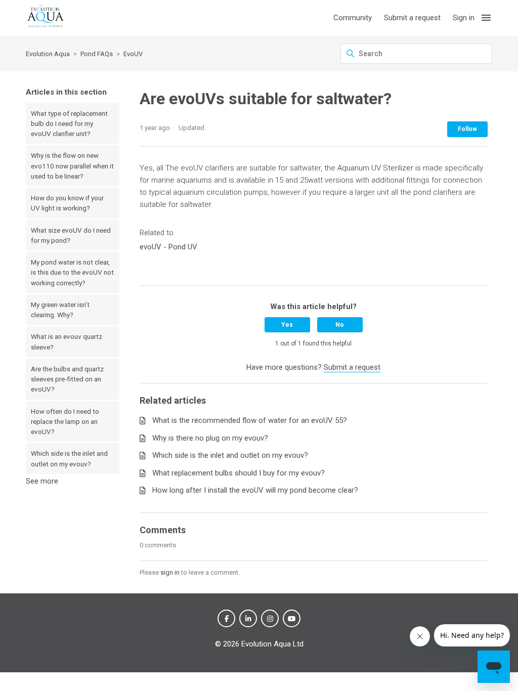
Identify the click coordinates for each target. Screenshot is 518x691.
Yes (287, 324)
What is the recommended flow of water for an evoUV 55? (249, 420)
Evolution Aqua (48, 54)
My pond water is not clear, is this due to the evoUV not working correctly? (72, 272)
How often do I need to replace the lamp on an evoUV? (65, 421)
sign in (170, 572)
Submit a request (412, 17)
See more (42, 481)
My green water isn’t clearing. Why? (60, 309)
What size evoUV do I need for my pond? (71, 235)
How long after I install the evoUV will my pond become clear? (255, 490)
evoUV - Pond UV (168, 246)
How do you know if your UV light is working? (67, 203)
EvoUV (133, 54)
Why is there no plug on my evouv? (210, 438)
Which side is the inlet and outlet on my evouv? (69, 458)
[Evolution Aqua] (46, 18)
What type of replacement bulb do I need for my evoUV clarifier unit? (69, 123)
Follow (467, 129)
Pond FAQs (96, 54)
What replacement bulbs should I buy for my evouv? (238, 473)
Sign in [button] (463, 17)
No (339, 324)
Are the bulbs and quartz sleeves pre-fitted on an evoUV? (67, 379)
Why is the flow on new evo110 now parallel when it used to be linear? (72, 165)
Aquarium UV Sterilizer (375, 167)
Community (352, 17)
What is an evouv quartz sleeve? (66, 341)
